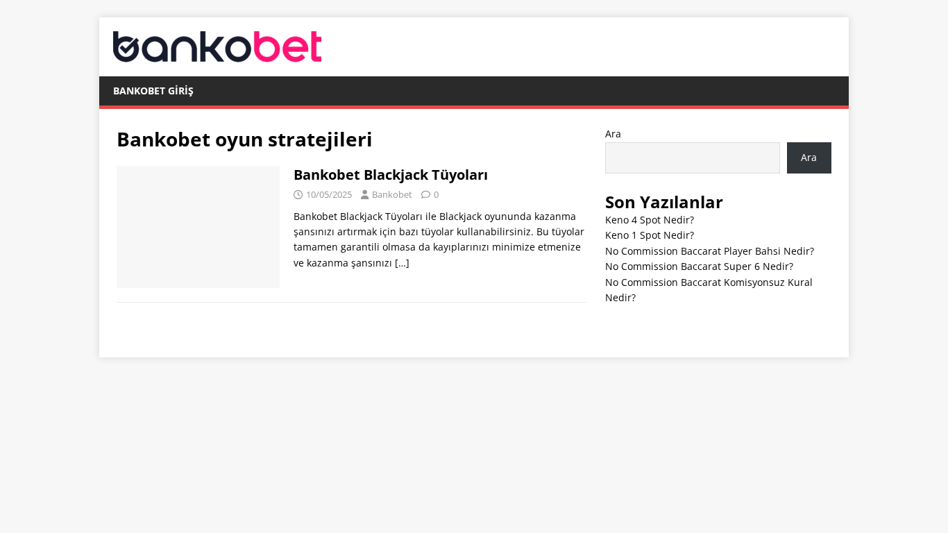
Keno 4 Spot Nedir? (649, 219)
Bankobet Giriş (153, 90)
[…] (402, 262)
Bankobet (392, 194)
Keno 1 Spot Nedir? (649, 235)
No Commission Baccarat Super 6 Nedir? (699, 266)
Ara (613, 133)
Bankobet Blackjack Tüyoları (391, 174)
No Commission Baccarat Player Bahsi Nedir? (709, 250)
